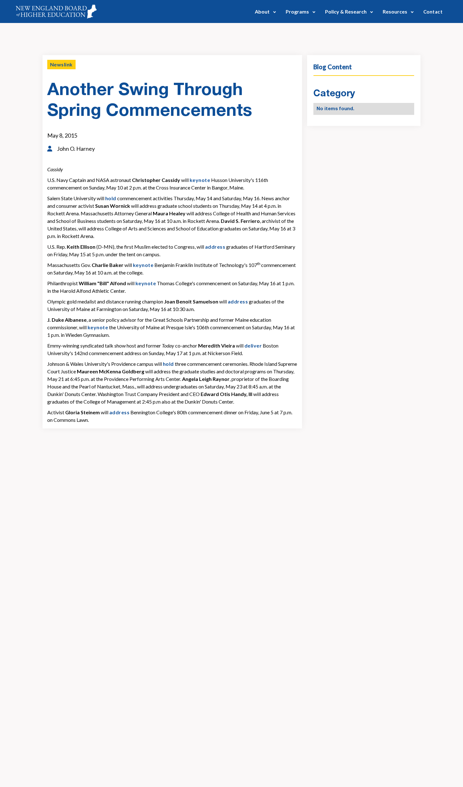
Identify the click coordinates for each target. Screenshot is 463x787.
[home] (56, 11)
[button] (265, 11)
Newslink (61, 64)
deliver (253, 345)
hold (110, 198)
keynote (200, 180)
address (215, 247)
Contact (433, 11)
